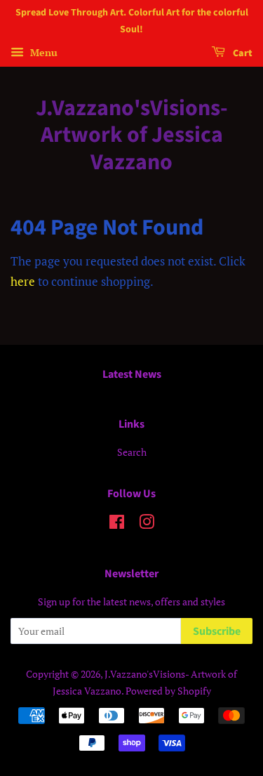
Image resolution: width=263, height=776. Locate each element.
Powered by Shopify (168, 690)
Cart (241, 53)
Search (132, 452)
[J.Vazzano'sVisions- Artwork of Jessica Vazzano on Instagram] (146, 524)
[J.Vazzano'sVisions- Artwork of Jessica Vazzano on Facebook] (117, 524)
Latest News (131, 374)
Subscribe (217, 631)
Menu (42, 52)
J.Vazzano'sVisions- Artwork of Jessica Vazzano (132, 135)
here (23, 281)
